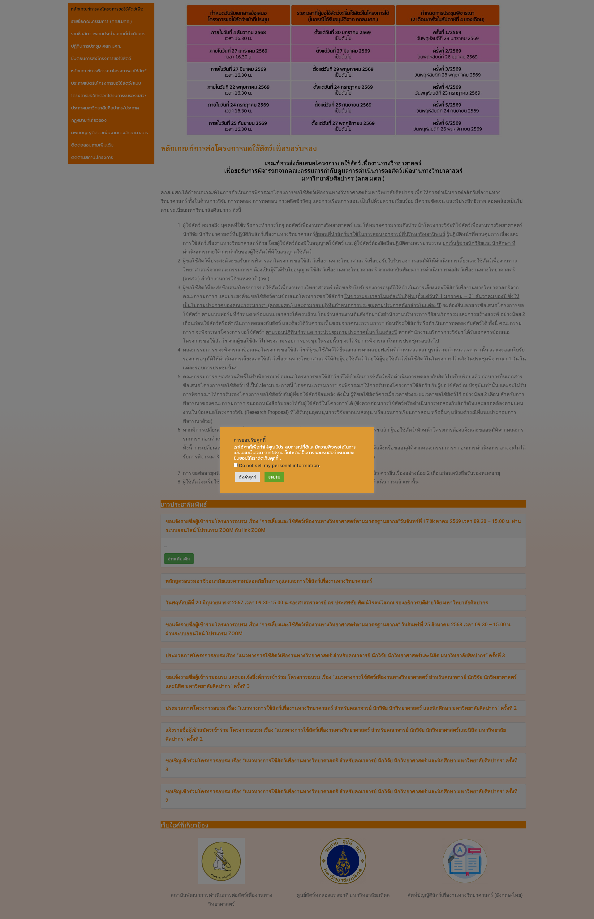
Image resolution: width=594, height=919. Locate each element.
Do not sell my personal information (279, 465)
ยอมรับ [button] (274, 477)
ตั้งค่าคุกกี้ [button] (247, 477)
